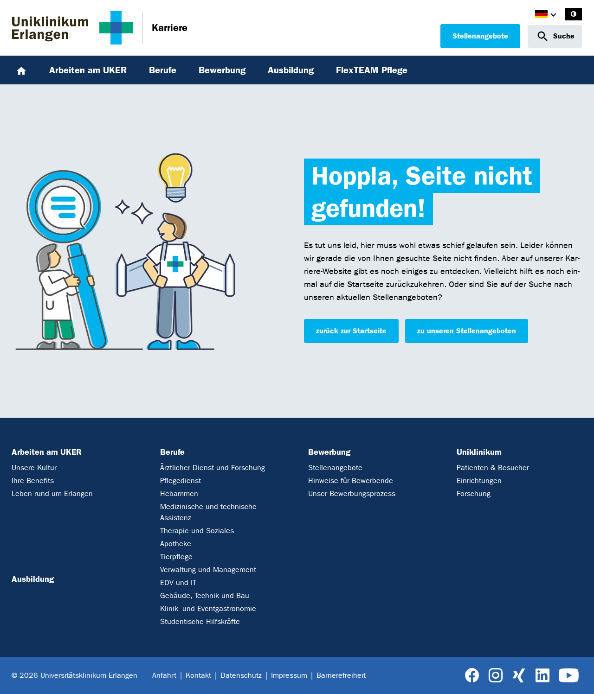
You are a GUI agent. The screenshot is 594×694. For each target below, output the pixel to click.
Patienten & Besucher (493, 467)
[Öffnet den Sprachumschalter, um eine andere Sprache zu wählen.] (541, 15)
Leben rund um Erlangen (52, 493)
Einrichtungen (479, 480)
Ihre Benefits (33, 480)
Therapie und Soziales (197, 530)
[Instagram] (496, 676)
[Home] (21, 70)
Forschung (474, 493)
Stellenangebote (480, 36)
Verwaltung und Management (208, 569)
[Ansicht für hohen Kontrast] (573, 14)
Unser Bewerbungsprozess (351, 493)
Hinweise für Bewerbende (350, 480)
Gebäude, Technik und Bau (204, 595)
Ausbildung (33, 579)
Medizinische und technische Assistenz (208, 512)
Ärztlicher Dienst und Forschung (212, 467)
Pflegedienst (180, 480)
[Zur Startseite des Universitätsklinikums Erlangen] (72, 28)
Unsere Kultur (34, 467)
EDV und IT (178, 582)
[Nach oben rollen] (576, 675)
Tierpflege (176, 556)
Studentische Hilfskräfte (200, 621)
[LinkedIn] (542, 676)
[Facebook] (472, 676)
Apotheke (175, 543)
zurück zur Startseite (351, 330)
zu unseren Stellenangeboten (466, 330)
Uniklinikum (479, 452)
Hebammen (179, 493)
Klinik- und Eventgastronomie (208, 608)
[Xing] (519, 676)
